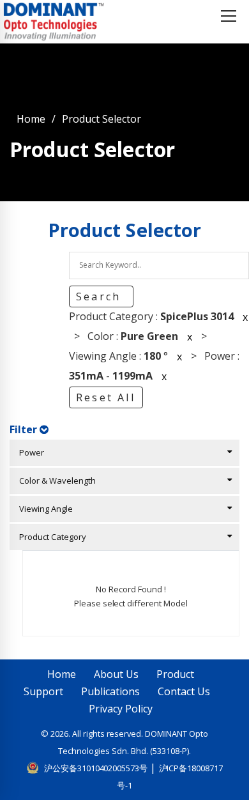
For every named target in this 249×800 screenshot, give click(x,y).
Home (31, 119)
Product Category (49, 536)
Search (100, 296)
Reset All (105, 397)
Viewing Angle (43, 508)
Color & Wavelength (54, 480)
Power (28, 452)
